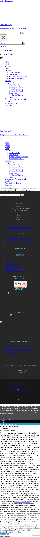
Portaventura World (16, 87)
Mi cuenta (8, 50)
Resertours (22, 390)
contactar (3, 46)
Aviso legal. (9, 267)
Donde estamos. (11, 261)
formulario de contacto (22, 502)
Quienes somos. (11, 262)
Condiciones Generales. (13, 266)
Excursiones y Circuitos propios (16, 99)
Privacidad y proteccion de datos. (15, 271)
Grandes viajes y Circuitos (18, 77)
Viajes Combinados (16, 89)
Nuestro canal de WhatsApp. (13, 353)
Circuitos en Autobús (16, 79)
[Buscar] (1, 31)
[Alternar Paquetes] (39, 151)
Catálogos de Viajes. (12, 238)
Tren (11, 97)
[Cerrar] (3, 37)
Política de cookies (14, 532)
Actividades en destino (13, 103)
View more (3, 417)
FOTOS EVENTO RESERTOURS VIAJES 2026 (20, 228)
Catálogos (8, 105)
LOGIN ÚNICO (20, 248)
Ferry (7, 68)
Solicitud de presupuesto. (13, 264)
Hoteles (7, 64)
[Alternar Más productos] (39, 163)
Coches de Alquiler (16, 95)
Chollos (7, 101)
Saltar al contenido (6, 1)
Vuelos (7, 66)
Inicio (7, 62)
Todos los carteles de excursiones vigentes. (19, 241)
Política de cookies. (11, 269)
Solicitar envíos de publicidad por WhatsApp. (18, 350)
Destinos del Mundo (16, 91)
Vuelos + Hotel (14, 72)
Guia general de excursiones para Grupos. (18, 239)
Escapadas (13, 93)
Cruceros (8, 81)
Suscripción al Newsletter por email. (16, 346)
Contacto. (9, 259)
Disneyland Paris (15, 85)
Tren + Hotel (13, 74)
